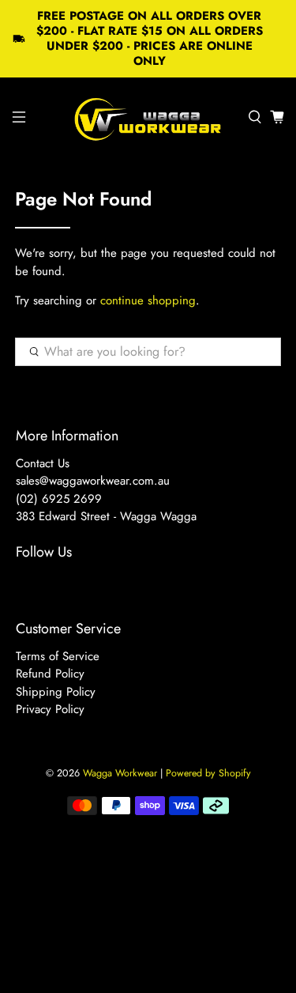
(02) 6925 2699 (59, 499)
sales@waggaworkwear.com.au (93, 480)
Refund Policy (50, 673)
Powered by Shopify (208, 773)
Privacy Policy (50, 709)
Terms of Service (57, 656)
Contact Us (42, 463)
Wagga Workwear (120, 773)
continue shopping (148, 300)
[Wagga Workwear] (148, 116)
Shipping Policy (56, 691)
